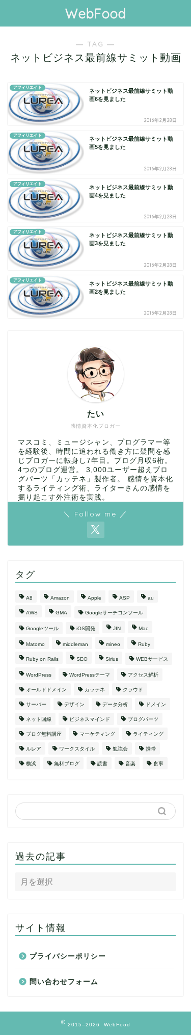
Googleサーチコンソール (114, 612)
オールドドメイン (46, 689)
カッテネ (95, 689)
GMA (61, 612)
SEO (82, 659)
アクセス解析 (143, 675)
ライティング (148, 734)
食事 (158, 763)
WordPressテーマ (89, 675)
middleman (75, 644)
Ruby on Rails (42, 659)
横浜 (31, 763)
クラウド (133, 689)
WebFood (95, 13)
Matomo (35, 644)
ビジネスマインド (89, 719)
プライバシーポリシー (68, 956)
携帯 (151, 749)
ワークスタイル (77, 749)
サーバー (36, 704)
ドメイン (156, 704)
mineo (113, 644)
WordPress (38, 675)
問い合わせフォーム (64, 982)
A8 (29, 598)
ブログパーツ (143, 719)
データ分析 (115, 704)
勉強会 (120, 749)
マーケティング (97, 734)
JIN (117, 628)
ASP (124, 598)
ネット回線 (38, 719)
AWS (32, 612)
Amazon (60, 598)
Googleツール (42, 628)
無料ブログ (66, 763)
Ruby (144, 644)
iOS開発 (85, 628)
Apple (94, 598)
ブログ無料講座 (44, 734)
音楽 (130, 763)
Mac (143, 628)
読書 (102, 763)
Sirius (111, 659)
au (151, 598)
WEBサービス (152, 659)
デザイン (74, 704)
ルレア (33, 749)
